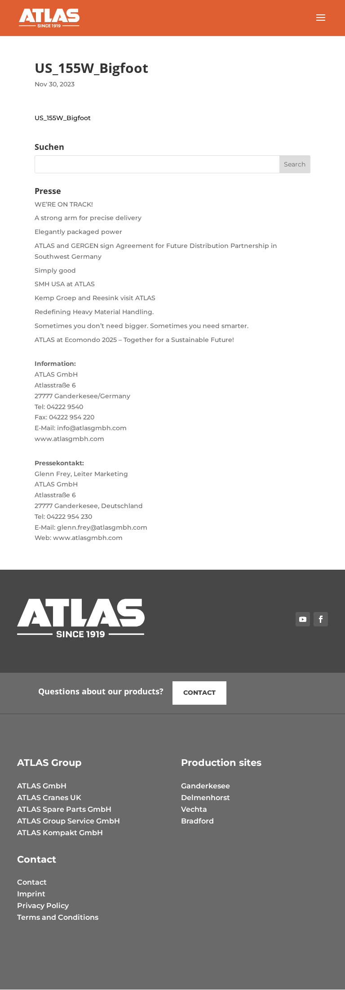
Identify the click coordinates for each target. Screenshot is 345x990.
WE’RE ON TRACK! (64, 204)
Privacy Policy (43, 905)
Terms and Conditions (57, 917)
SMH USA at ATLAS (65, 284)
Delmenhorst (205, 797)
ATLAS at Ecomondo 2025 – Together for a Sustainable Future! (134, 340)
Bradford (197, 821)
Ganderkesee (205, 786)
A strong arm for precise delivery (88, 218)
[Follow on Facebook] (321, 619)
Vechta (194, 809)
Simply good (55, 270)
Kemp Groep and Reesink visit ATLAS (95, 298)
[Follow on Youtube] (303, 619)
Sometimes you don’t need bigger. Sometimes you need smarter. (141, 326)
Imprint (31, 894)
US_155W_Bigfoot (63, 118)
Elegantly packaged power (78, 232)
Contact (199, 692)
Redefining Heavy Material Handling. (94, 312)
